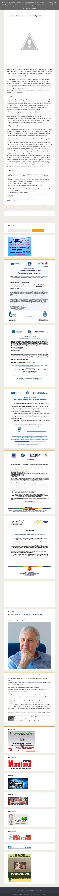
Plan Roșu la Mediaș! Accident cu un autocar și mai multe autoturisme (23, 687)
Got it (34, 8)
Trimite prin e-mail (14, 201)
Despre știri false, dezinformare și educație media (25, 614)
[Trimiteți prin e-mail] (7, 196)
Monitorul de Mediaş (35, 891)
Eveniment (19, 199)
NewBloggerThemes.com (41, 894)
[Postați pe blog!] (9, 196)
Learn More (27, 8)
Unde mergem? (29, 199)
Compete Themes (20, 894)
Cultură (11, 199)
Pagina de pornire (29, 208)
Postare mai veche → (48, 208)
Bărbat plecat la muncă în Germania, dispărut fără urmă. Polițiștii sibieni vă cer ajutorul (27, 694)
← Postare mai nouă (10, 208)
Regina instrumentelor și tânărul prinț (24, 16)
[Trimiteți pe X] (10, 196)
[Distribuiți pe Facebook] (12, 196)
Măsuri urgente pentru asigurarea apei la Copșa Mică (25, 717)
